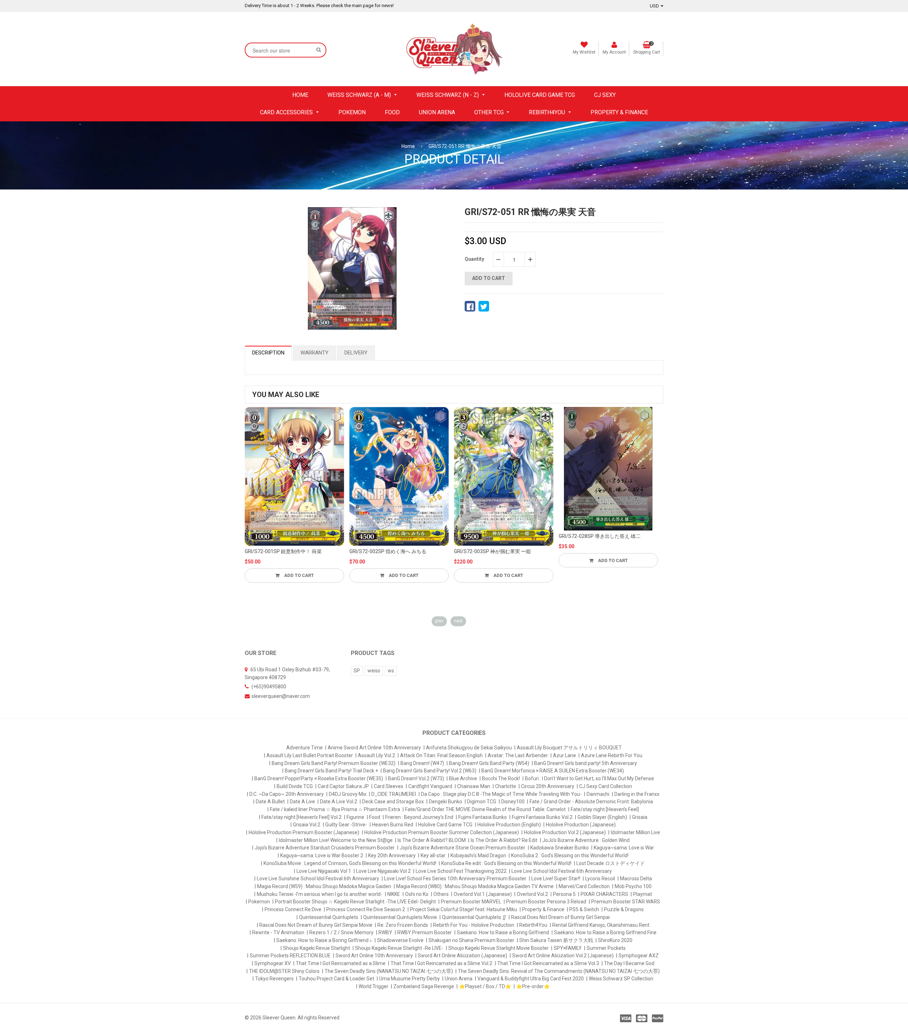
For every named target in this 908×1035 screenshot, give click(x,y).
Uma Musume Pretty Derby (409, 978)
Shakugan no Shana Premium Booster (471, 940)
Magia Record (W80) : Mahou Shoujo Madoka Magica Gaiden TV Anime (475, 886)
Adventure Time (304, 747)
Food (374, 817)
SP (357, 670)
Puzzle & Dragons (624, 909)
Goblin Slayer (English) (602, 817)
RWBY (385, 932)
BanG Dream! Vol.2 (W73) (416, 778)
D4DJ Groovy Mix (347, 794)
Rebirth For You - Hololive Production (473, 925)
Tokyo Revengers (274, 978)
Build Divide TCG (295, 786)
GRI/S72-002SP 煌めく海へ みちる (387, 551)
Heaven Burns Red (392, 824)
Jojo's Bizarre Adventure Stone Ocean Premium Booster (462, 847)
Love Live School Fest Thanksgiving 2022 (461, 871)
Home (408, 146)
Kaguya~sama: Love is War (624, 847)
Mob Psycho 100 (633, 886)
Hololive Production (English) (509, 824)
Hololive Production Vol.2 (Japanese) (565, 832)
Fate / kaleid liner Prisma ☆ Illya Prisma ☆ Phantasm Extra (335, 809)
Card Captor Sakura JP (343, 786)
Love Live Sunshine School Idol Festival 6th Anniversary (318, 878)
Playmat (642, 894)
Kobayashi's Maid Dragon (478, 855)
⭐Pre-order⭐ (533, 986)
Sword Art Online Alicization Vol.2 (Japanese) (563, 955)
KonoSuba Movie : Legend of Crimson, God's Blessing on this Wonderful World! (350, 863)
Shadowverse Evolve (400, 940)
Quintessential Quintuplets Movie (400, 917)
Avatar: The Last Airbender (518, 755)
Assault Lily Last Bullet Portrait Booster (309, 755)
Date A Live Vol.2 (338, 801)
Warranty (314, 352)
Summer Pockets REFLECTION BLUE (290, 955)
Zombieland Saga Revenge (423, 986)
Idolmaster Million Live (635, 832)
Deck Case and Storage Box (393, 801)
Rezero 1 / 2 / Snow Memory (341, 932)
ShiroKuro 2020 (615, 940)
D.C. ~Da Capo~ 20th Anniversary (286, 794)
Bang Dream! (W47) (422, 763)
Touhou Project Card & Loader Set (336, 978)
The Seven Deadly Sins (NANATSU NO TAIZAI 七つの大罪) (389, 971)
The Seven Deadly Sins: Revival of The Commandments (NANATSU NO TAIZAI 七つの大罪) (559, 971)
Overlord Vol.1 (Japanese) (483, 894)
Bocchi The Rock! (501, 778)
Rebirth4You (533, 925)
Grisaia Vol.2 (306, 824)
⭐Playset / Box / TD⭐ (485, 986)
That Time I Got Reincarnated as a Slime (341, 963)
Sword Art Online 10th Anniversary (374, 955)
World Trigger (373, 986)
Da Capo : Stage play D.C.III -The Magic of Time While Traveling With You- (501, 794)
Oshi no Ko (416, 894)
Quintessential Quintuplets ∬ (474, 917)
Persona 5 (564, 894)
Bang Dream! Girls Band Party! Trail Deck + (331, 771)
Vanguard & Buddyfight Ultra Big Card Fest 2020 (530, 978)
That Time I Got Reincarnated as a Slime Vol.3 (548, 963)
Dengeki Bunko (445, 801)
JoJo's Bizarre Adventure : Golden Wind (586, 840)
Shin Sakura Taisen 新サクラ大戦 (556, 940)
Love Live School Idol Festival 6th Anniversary (561, 871)
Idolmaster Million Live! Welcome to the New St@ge (336, 840)
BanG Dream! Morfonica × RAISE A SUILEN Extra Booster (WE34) (552, 771)
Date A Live (302, 801)
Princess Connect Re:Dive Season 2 (365, 909)
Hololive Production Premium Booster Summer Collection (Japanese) (441, 832)
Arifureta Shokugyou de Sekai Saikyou (469, 747)
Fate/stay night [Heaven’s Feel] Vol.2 (301, 817)
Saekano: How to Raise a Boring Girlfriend (503, 932)
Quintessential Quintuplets (328, 917)
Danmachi (598, 794)
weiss (373, 670)
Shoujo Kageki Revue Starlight (316, 948)
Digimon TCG (481, 801)
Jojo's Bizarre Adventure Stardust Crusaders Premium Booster (325, 847)
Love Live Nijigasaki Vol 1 (324, 871)
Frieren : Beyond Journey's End (419, 817)
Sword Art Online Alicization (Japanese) (462, 955)
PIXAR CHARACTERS (604, 894)
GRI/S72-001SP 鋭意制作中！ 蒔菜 (283, 551)
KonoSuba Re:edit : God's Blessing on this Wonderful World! (506, 863)
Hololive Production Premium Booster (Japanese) (304, 832)
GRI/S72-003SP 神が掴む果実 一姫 (492, 551)
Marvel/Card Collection (584, 886)
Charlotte (505, 786)
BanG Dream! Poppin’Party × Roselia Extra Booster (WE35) (318, 778)
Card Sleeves (388, 786)
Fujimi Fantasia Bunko (482, 817)
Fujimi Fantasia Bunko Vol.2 (542, 817)
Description (268, 352)
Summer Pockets (606, 948)
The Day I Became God (629, 963)
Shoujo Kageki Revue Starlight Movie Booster (498, 948)
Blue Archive (463, 778)
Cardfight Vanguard (430, 786)
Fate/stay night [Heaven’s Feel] (605, 809)
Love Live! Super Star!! (555, 878)
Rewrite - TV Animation (278, 932)
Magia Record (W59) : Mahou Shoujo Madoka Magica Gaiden (324, 886)
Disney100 (513, 801)
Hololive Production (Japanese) (581, 824)
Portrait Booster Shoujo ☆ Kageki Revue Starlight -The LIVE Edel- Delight (355, 901)
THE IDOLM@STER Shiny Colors (284, 971)
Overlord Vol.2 (532, 894)
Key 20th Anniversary (392, 855)
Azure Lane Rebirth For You (611, 755)
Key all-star (433, 855)
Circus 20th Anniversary (547, 786)
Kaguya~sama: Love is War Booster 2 (321, 855)
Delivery (355, 352)
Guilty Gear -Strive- (346, 824)
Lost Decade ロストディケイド (610, 863)
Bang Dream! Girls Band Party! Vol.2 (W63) (429, 771)
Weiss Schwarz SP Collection (621, 978)
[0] (470, 306)
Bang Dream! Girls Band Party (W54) (489, 763)
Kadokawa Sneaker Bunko (559, 847)
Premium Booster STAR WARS (625, 901)
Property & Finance (543, 909)
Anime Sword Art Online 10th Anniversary (374, 747)
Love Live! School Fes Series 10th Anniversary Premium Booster (455, 878)
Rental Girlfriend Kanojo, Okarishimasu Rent (600, 925)
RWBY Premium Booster (424, 932)
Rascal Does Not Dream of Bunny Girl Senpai (560, 917)
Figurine (355, 817)
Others (441, 894)
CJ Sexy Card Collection (605, 786)
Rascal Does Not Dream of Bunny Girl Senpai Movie (315, 925)
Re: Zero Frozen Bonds (402, 925)
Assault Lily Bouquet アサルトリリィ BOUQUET (569, 747)
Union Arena (458, 978)
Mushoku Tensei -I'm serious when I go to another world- (319, 894)
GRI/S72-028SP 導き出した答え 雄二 (600, 536)
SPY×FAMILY (568, 948)
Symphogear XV (272, 963)
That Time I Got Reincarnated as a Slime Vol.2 (441, 963)
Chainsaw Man (473, 786)
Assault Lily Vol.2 (376, 755)
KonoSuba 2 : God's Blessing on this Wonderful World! (570, 855)
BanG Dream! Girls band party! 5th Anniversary (585, 763)
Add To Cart (298, 575)
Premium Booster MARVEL (471, 901)
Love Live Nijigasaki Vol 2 (383, 871)
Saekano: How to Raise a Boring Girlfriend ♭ (324, 940)
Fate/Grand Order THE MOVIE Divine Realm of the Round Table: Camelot (485, 809)
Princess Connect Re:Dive (293, 909)
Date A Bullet (270, 801)
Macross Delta (636, 878)
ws (391, 670)
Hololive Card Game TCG (445, 824)
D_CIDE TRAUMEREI (393, 794)
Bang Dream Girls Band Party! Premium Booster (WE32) (333, 763)
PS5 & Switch (584, 909)
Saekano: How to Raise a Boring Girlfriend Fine (605, 932)
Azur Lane (564, 755)
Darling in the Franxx (636, 794)
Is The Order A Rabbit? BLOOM (432, 840)
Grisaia (639, 817)
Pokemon (259, 901)
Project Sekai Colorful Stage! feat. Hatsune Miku (463, 909)
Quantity (474, 259)
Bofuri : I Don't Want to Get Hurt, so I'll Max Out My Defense (589, 778)
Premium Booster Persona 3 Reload (546, 901)
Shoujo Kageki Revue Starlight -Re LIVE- (399, 948)
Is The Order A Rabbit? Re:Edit (504, 840)
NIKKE (393, 894)
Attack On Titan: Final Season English (441, 755)
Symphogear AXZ (639, 955)
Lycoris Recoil (600, 878)
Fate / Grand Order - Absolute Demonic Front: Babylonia (591, 801)
